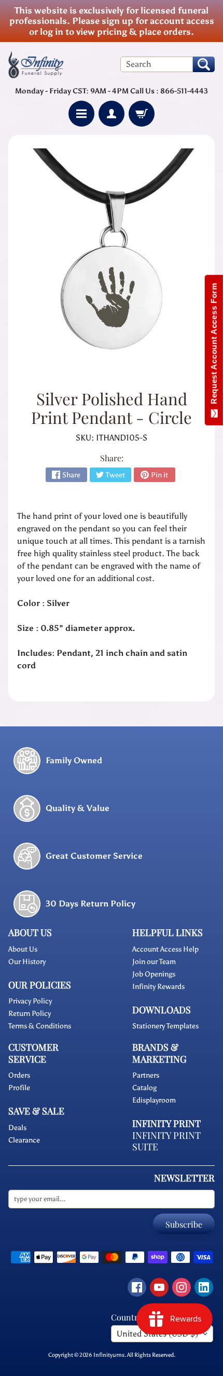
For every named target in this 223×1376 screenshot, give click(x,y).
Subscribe (183, 1224)
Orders (19, 1075)
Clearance (24, 1140)
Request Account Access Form (214, 346)
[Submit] (204, 64)
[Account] (111, 114)
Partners (145, 1075)
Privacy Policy (30, 1001)
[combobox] (156, 64)
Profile (19, 1087)
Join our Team (154, 961)
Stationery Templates (165, 1026)
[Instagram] (181, 1287)
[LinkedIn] (203, 1287)
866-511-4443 (184, 91)
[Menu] (81, 114)
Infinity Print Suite (166, 1141)
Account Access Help (165, 949)
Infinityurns (108, 1354)
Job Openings (153, 974)
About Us (22, 949)
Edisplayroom (154, 1100)
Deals (17, 1127)
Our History (27, 961)
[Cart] (142, 114)
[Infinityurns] (35, 64)
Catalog (144, 1087)
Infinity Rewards (158, 986)
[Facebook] (137, 1287)
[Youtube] (159, 1287)
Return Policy (29, 1013)
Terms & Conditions (39, 1026)
